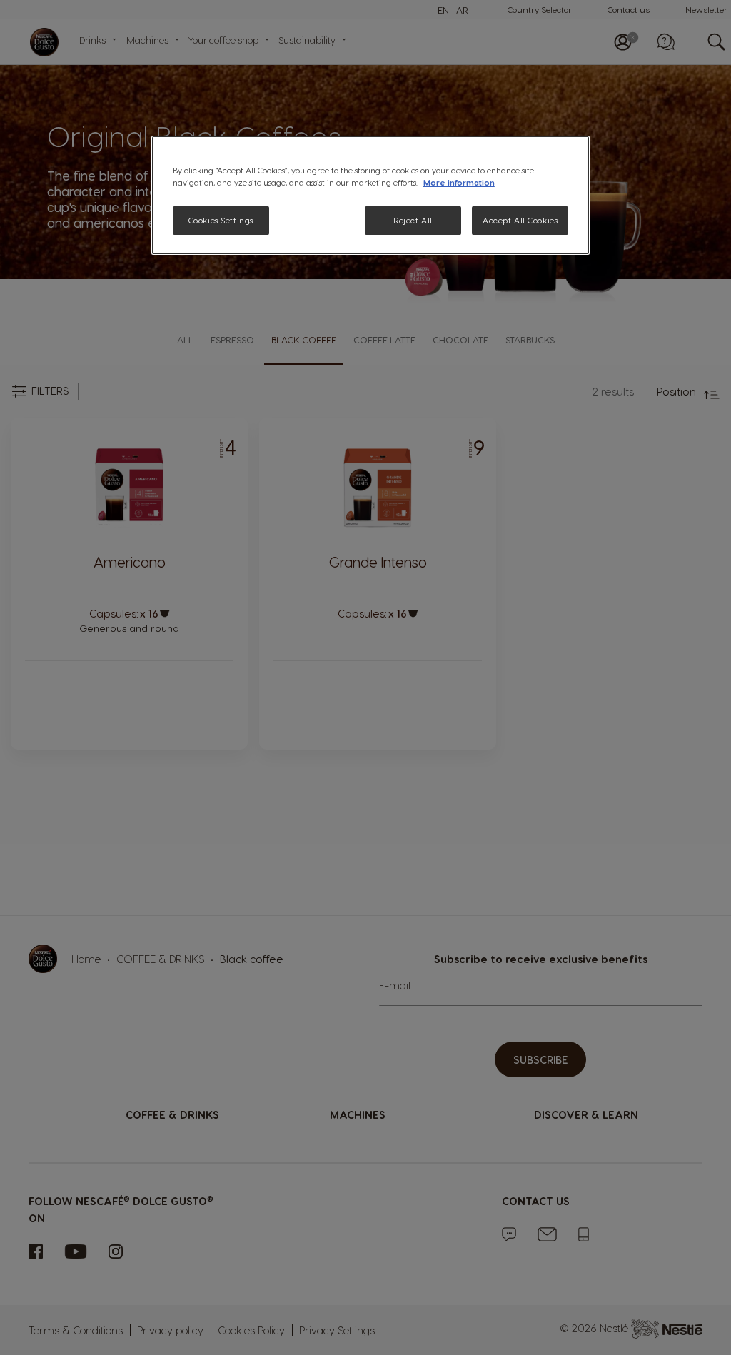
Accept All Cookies (520, 220)
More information (459, 182)
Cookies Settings (220, 220)
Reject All (413, 220)
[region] (370, 195)
